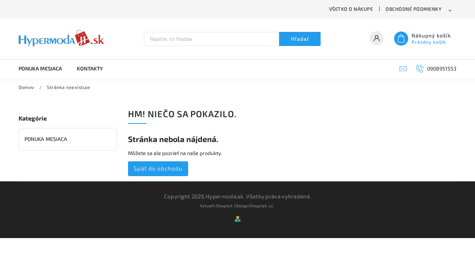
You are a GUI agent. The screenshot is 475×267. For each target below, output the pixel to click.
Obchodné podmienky (414, 9)
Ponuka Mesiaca (45, 139)
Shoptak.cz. (262, 205)
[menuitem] (44, 68)
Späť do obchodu (158, 168)
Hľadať (300, 39)
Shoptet (224, 205)
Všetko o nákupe (351, 9)
